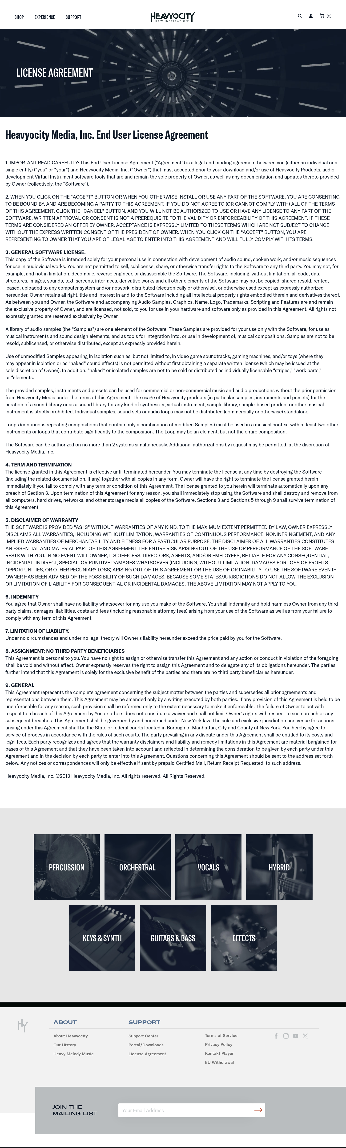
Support (73, 17)
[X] (305, 1036)
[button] (300, 16)
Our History (64, 1045)
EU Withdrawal (219, 1062)
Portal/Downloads (146, 1045)
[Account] (311, 16)
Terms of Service (221, 1035)
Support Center (143, 1036)
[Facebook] (276, 1036)
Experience (45, 17)
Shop (19, 17)
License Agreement (147, 1053)
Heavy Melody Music (73, 1053)
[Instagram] (286, 1036)
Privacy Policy (218, 1044)
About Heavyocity (70, 1036)
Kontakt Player (219, 1053)
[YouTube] (295, 1036)
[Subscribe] (258, 1110)
